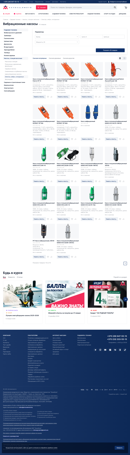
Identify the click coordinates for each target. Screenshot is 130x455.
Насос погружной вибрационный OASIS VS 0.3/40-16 (44, 164)
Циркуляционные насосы (13, 74)
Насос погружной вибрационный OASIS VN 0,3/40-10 (68, 204)
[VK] (115, 350)
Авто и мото (30, 14)
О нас (5, 340)
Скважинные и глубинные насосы (16, 71)
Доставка (31, 356)
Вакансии (6, 347)
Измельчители (9, 85)
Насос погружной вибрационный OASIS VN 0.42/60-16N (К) (92, 164)
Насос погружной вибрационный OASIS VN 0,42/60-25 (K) (68, 164)
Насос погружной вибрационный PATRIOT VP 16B (68, 80)
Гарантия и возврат (34, 365)
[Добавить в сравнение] (52, 96)
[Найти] (115, 7)
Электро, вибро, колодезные (14, 77)
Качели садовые (9, 55)
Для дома (122, 14)
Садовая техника (59, 14)
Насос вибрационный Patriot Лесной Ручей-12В (114, 80)
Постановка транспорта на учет (38, 379)
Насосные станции (11, 61)
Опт (4, 338)
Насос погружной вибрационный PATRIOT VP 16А (44, 122)
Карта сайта (7, 354)
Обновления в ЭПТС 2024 (36, 381)
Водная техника (94, 14)
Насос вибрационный (88, 121)
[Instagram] (110, 350)
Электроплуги (8, 88)
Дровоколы (8, 44)
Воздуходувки (9, 47)
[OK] (120, 350)
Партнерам (6, 351)
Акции (7, 14)
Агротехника (43, 14)
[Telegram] (95, 350)
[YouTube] (105, 350)
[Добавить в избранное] (48, 96)
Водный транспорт (59, 345)
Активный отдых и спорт (61, 349)
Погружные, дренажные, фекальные (13, 65)
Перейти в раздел (120, 277)
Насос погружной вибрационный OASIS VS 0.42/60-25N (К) (68, 241)
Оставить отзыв (33, 367)
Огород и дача (57, 342)
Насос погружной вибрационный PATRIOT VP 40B (92, 80)
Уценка (18, 14)
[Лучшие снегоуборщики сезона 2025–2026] (22, 302)
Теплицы (7, 52)
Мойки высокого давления (13, 32)
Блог (4, 349)
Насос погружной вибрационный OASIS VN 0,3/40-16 (44, 204)
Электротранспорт (76, 14)
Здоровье (56, 351)
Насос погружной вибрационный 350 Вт (116, 164)
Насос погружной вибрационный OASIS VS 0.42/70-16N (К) (116, 122)
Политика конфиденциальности (38, 338)
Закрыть (119, 448)
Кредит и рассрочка (34, 361)
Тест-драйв (7, 345)
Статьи (19, 277)
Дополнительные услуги (36, 363)
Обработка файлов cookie (36, 376)
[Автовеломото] (17, 7)
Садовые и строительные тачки (14, 82)
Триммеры (7, 35)
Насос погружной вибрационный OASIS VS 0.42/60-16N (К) (116, 204)
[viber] (100, 350)
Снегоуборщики (9, 91)
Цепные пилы (8, 41)
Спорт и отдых (109, 14)
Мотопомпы (9, 79)
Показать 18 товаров (110, 50)
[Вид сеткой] (120, 58)
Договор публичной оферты (37, 370)
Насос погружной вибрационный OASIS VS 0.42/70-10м (92, 204)
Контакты (6, 342)
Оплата (30, 358)
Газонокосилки (9, 38)
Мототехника (81, 338)
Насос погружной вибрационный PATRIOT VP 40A (68, 122)
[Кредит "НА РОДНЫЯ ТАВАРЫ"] (107, 302)
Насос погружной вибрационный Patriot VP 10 (44, 80)
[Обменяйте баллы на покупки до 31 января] (65, 302)
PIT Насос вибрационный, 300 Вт (43, 241)
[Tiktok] (125, 350)
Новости (11, 277)
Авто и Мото (56, 338)
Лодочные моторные (84, 345)
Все (4, 277)
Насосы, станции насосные (13, 58)
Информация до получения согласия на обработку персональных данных (37, 352)
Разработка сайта (114, 394)
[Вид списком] (124, 58)
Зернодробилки (9, 50)
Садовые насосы (10, 69)
